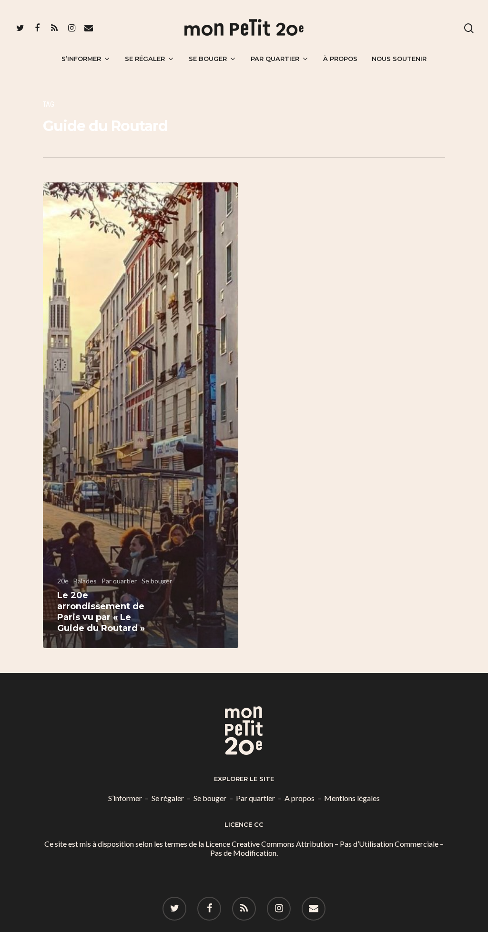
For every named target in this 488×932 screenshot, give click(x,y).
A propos (300, 797)
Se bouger (208, 58)
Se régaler (145, 58)
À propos (340, 58)
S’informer (81, 58)
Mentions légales (352, 797)
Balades (85, 581)
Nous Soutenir (399, 58)
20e (63, 581)
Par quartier (275, 58)
